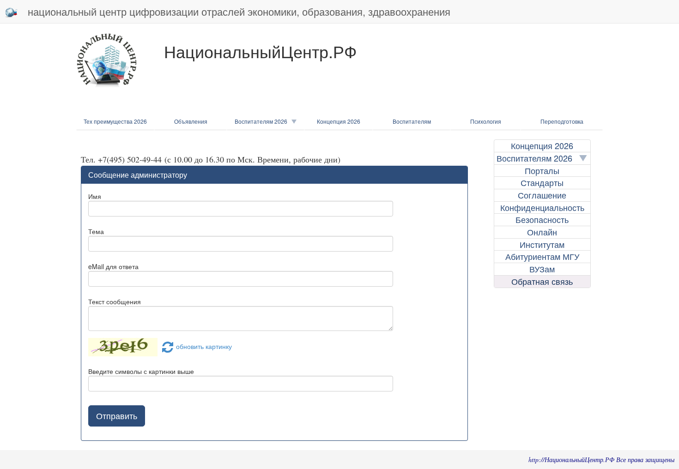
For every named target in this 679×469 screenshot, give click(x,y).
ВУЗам (542, 269)
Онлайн (542, 232)
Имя (94, 196)
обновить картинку (204, 346)
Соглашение (542, 195)
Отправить (116, 415)
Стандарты (542, 182)
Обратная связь (542, 281)
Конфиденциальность (542, 207)
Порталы (542, 170)
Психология (485, 121)
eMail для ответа (113, 266)
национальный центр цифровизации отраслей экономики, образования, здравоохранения (239, 11)
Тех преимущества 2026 (115, 121)
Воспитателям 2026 (263, 121)
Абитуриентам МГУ (542, 256)
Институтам (542, 244)
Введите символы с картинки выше (141, 371)
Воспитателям (412, 121)
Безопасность (542, 219)
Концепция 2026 (338, 121)
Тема (96, 231)
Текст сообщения (114, 301)
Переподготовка (561, 121)
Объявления (190, 121)
